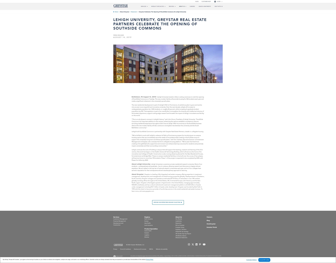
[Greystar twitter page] (193, 244)
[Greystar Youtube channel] (204, 244)
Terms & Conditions (125, 249)
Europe (146, 221)
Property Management (119, 221)
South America (148, 225)
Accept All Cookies (264, 260)
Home (116, 11)
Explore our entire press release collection (167, 202)
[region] (168, 260)
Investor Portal (212, 227)
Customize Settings (251, 260)
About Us (182, 6)
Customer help (206, 1)
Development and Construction (118, 224)
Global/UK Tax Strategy (182, 231)
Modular (146, 237)
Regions (171, 6)
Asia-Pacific (147, 223)
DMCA (151, 249)
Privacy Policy (149, 259)
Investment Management (120, 219)
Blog (197, 1)
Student (146, 233)
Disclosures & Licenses (140, 249)
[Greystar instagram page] (189, 244)
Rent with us (219, 6)
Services (143, 6)
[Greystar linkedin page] (196, 244)
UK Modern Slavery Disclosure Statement (181, 236)
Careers (192, 6)
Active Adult (147, 231)
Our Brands (179, 219)
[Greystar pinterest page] (200, 244)
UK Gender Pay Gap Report (183, 234)
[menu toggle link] (147, 6)
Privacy (115, 249)
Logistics (146, 235)
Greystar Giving (180, 227)
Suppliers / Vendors (181, 229)
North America (148, 219)
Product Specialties (157, 6)
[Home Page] (118, 245)
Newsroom (134, 11)
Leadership (179, 221)
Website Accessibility (161, 249)
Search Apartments (205, 6)
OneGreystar (211, 224)
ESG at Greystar (180, 225)
